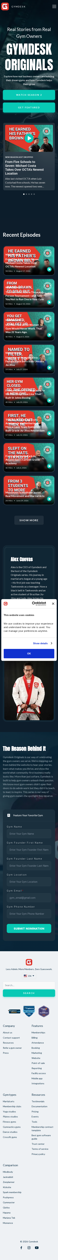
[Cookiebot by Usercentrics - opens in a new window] (34, 604)
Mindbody (8, 1171)
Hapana (6, 1212)
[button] (53, 6)
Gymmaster (9, 1202)
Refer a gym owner (12, 1047)
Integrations (38, 1083)
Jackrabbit (8, 1177)
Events (35, 1116)
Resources (8, 1042)
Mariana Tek (9, 1217)
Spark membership (12, 1192)
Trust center (38, 1143)
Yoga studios (9, 1111)
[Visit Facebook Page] (21, 1248)
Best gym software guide (41, 1137)
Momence (8, 1223)
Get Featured (29, 107)
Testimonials (38, 1101)
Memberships (38, 1032)
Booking (36, 1047)
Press (6, 1052)
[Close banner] (53, 604)
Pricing (35, 1111)
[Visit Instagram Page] (29, 1248)
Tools (34, 1121)
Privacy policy (38, 1154)
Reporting (37, 1068)
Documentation (39, 1106)
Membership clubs (12, 1106)
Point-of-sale (38, 1063)
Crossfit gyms (10, 1137)
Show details (40, 643)
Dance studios (10, 1132)
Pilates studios (10, 1116)
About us (7, 1032)
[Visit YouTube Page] (37, 1248)
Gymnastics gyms (12, 1126)
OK (29, 653)
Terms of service (40, 1148)
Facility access (39, 1073)
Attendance (38, 1042)
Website (36, 1058)
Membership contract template (42, 1128)
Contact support (11, 1037)
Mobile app (37, 1078)
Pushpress (8, 1197)
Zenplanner (9, 1182)
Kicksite (7, 1187)
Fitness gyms (9, 1121)
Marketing (37, 1052)
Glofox (6, 1207)
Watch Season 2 (29, 94)
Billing (35, 1037)
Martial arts (8, 1101)
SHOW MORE (28, 520)
